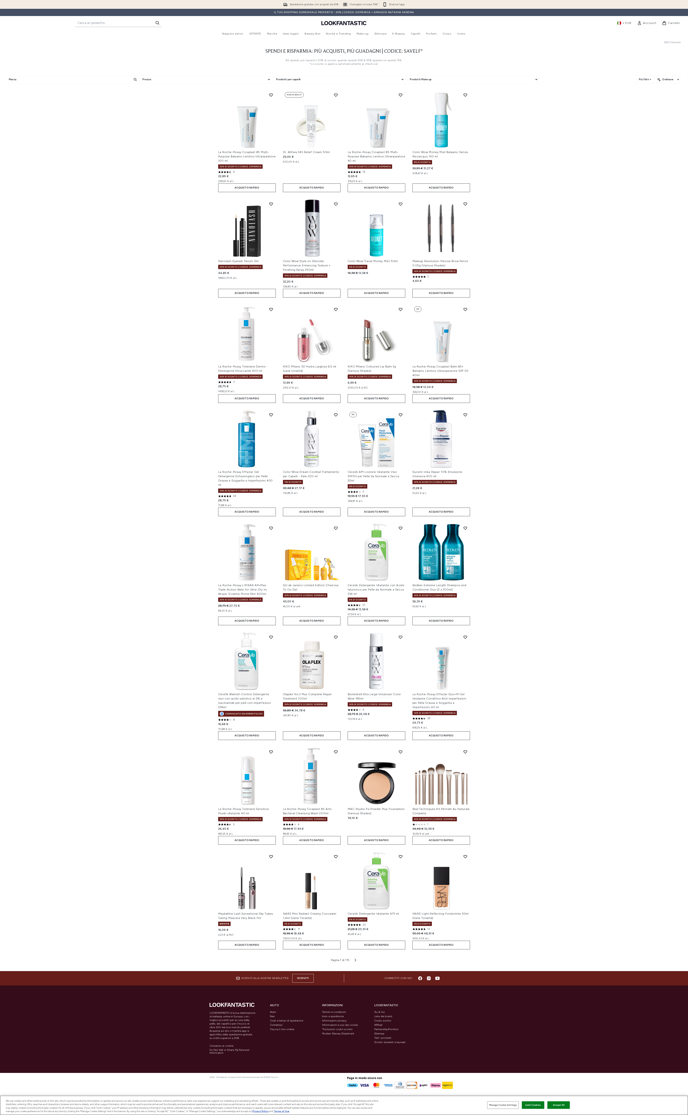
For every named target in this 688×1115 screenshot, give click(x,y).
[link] (647, 23)
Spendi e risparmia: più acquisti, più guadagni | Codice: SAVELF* (344, 51)
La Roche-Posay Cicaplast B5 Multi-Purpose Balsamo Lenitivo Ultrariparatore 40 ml (376, 156)
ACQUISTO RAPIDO (247, 187)
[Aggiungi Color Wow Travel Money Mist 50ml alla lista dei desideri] (400, 204)
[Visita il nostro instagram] (428, 978)
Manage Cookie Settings (503, 1105)
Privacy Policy (260, 1111)
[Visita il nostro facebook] (420, 978)
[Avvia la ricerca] (157, 23)
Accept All (558, 1105)
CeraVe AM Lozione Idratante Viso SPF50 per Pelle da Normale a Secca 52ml (373, 476)
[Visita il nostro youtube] (437, 978)
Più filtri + (645, 79)
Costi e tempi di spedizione (286, 1020)
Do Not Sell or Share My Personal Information (229, 1051)
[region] (344, 1105)
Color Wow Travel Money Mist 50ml (373, 261)
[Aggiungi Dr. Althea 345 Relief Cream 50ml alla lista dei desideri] (335, 95)
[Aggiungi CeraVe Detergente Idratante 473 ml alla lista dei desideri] (400, 856)
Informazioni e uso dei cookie (340, 1025)
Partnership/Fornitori (386, 1029)
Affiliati (378, 1025)
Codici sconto (382, 1020)
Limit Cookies (533, 1105)
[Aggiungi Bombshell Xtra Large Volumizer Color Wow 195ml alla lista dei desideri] (400, 637)
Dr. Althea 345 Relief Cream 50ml (306, 152)
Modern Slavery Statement (338, 1033)
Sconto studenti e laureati (390, 1042)
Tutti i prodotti (382, 1037)
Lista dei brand (383, 1016)
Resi (272, 1016)
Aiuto (273, 1012)
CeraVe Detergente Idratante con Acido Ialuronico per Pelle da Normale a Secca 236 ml (376, 589)
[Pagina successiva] (355, 960)
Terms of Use (281, 1111)
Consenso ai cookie (221, 1045)
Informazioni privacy (334, 1020)
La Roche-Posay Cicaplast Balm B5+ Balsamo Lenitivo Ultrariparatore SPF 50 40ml (440, 371)
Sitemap (379, 1033)
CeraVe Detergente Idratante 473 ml (373, 913)
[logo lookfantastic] (343, 23)
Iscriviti (303, 978)
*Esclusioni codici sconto (337, 1029)
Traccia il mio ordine (282, 1029)
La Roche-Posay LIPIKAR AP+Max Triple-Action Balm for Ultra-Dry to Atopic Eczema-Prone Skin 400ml (242, 589)
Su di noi (379, 1012)
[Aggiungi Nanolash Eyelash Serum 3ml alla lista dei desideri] (271, 204)
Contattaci (276, 1025)
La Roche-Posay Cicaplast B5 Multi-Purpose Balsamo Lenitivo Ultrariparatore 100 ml (247, 156)
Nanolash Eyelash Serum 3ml (238, 261)
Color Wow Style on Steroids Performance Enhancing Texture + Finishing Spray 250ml (307, 265)
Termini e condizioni (334, 1012)
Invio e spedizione (333, 1016)
